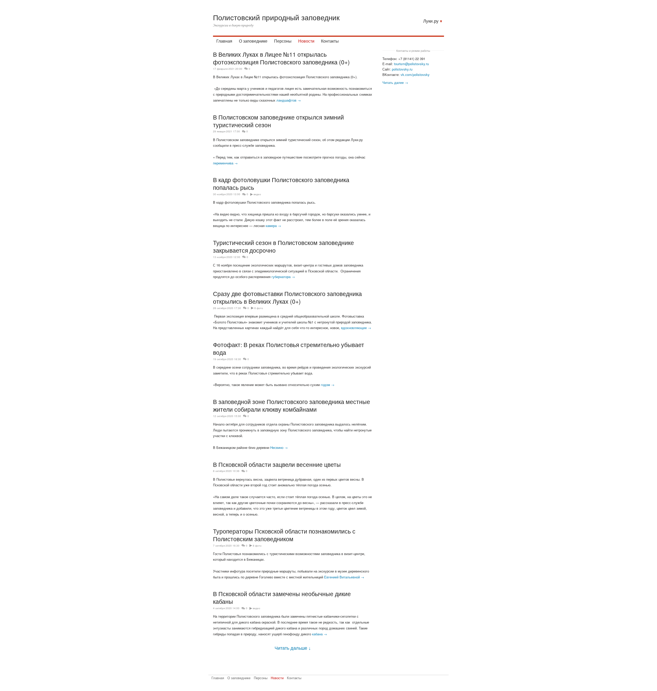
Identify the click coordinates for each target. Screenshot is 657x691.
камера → (273, 225)
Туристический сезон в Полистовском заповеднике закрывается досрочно (283, 246)
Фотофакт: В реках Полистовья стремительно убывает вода (288, 348)
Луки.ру (431, 20)
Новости (306, 41)
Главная (224, 41)
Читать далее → (395, 82)
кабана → (319, 633)
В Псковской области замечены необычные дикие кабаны (282, 597)
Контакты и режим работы (413, 50)
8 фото (257, 545)
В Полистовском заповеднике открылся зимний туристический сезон (278, 121)
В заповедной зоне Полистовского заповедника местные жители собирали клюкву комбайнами (291, 405)
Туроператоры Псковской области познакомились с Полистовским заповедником (284, 535)
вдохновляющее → (356, 327)
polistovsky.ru (402, 69)
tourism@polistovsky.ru (411, 63)
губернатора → (283, 276)
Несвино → (279, 447)
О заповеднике (253, 41)
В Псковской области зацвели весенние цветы (277, 464)
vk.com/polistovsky (415, 74)
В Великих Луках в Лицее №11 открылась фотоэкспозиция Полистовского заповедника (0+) (281, 58)
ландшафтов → (288, 100)
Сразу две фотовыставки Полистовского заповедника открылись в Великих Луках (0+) (287, 297)
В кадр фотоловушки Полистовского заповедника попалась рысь (281, 183)
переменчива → (225, 163)
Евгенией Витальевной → (344, 577)
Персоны (283, 41)
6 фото (258, 308)
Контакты (330, 41)
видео (257, 194)
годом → (327, 384)
